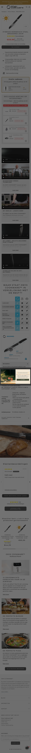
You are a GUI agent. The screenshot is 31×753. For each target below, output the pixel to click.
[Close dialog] (29, 370)
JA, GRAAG (23, 379)
